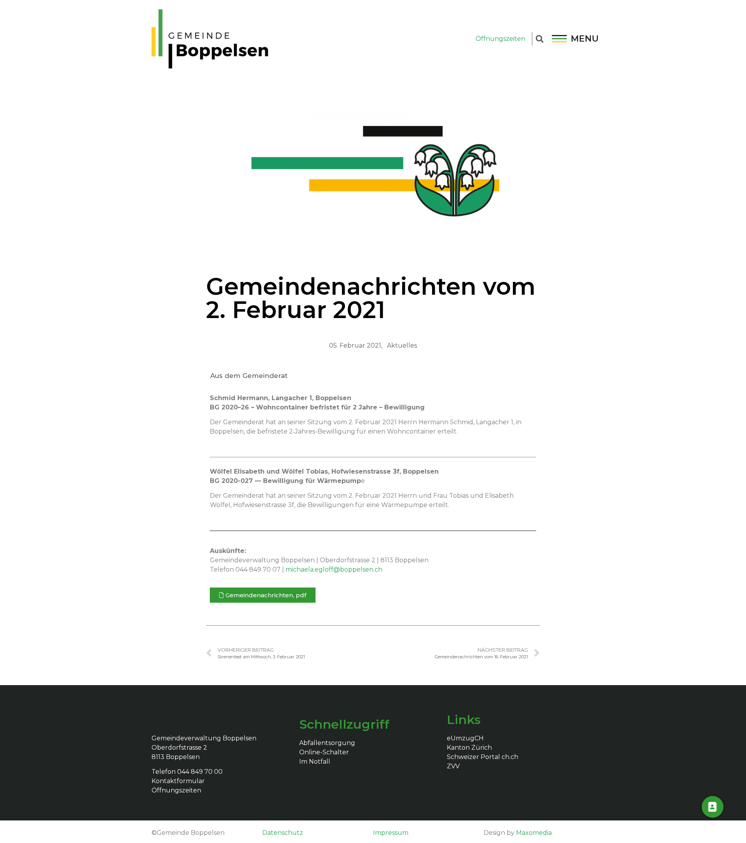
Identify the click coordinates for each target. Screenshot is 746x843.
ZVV (453, 766)
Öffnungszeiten (500, 38)
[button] (262, 595)
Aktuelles (402, 345)
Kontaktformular (178, 781)
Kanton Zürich (469, 747)
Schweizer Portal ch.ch (482, 757)
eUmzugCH (465, 738)
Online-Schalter (324, 752)
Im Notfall (314, 761)
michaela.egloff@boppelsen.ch (334, 569)
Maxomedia (534, 832)
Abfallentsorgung (327, 743)
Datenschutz (282, 832)
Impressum (390, 832)
